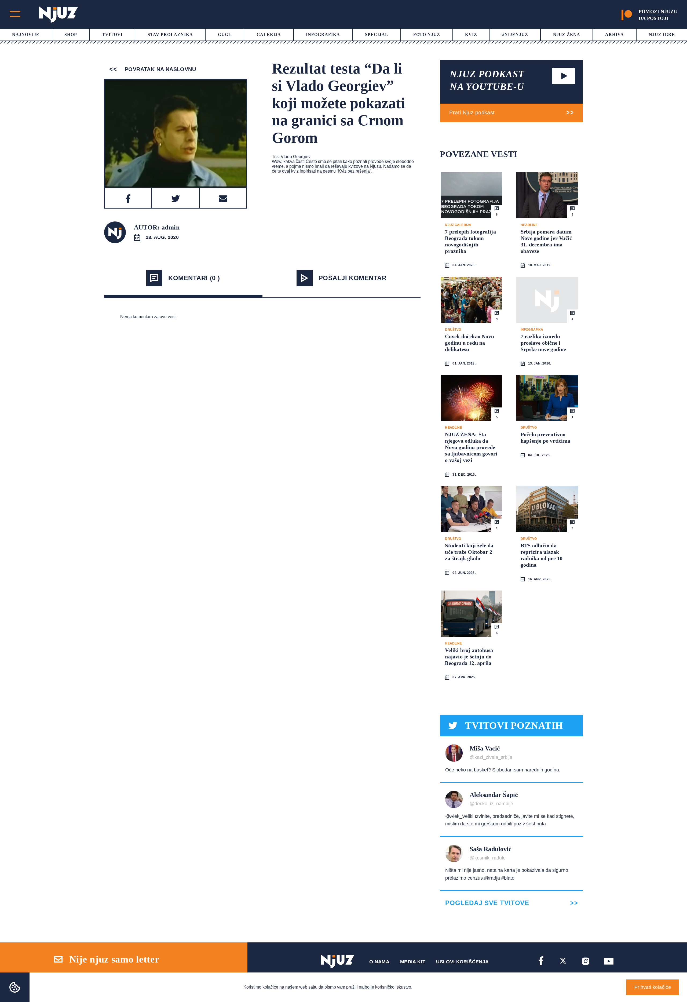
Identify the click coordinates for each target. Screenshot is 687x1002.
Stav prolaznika (170, 34)
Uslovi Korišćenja (462, 961)
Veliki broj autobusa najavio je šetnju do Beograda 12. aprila (469, 656)
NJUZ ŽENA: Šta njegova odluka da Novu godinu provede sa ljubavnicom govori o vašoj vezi (471, 447)
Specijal (376, 34)
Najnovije (25, 34)
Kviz (471, 34)
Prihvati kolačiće (652, 987)
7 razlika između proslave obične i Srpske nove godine (543, 342)
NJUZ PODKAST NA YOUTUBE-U (487, 80)
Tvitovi (112, 34)
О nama (379, 961)
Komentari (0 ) (194, 278)
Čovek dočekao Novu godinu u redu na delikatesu (469, 342)
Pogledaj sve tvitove (487, 903)
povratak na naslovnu (159, 69)
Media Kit (412, 961)
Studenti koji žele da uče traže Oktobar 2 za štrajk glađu (469, 551)
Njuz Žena (566, 34)
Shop (70, 34)
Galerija (269, 34)
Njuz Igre (662, 34)
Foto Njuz (426, 34)
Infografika (323, 34)
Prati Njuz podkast (472, 112)
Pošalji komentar (353, 278)
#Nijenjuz (515, 34)
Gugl (225, 34)
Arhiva (614, 34)
